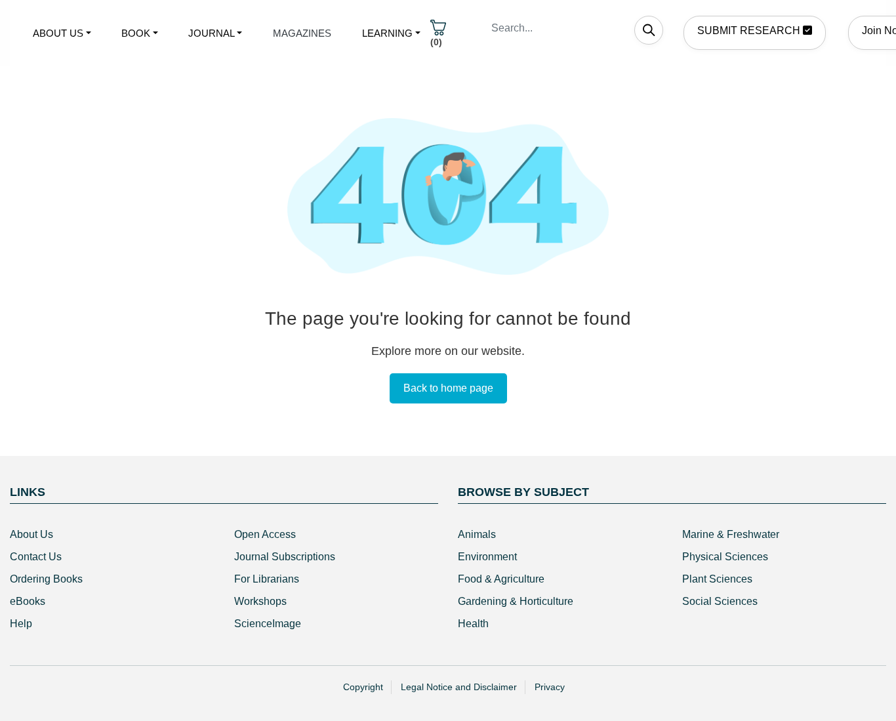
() (436, 42)
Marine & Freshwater (730, 534)
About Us (31, 534)
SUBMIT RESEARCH (750, 30)
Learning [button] (387, 33)
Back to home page (448, 388)
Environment (487, 556)
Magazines (302, 33)
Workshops (260, 601)
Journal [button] (211, 33)
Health (473, 623)
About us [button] (58, 33)
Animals (477, 534)
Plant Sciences (717, 579)
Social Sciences (720, 601)
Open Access (265, 534)
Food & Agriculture (501, 579)
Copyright (363, 687)
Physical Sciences (725, 556)
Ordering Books (46, 579)
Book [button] (135, 33)
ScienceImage (267, 623)
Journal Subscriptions (284, 556)
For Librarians (266, 579)
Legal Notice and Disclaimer (459, 687)
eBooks (27, 601)
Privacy (550, 687)
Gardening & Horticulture (515, 601)
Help (21, 623)
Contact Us (36, 556)
